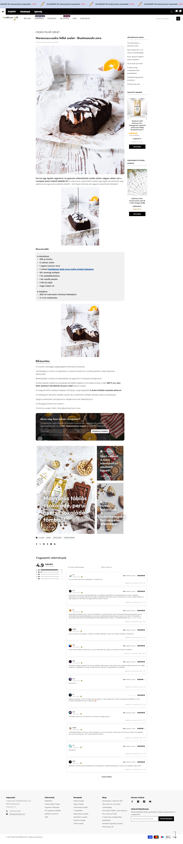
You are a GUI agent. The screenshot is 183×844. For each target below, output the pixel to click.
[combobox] (165, 18)
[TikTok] (144, 801)
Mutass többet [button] (137, 618)
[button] (128, 117)
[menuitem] (137, 44)
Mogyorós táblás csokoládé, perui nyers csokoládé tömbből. (65, 509)
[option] (137, 125)
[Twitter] (40, 544)
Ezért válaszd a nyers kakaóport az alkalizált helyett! (109, 463)
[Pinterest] (44, 544)
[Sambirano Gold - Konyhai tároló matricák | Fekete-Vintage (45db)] (137, 181)
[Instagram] (138, 801)
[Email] (55, 544)
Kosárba (137, 147)
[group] (137, 132)
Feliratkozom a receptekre (100, 431)
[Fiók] (172, 11)
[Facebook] (36, 544)
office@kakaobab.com (17, 814)
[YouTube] (150, 801)
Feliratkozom (166, 819)
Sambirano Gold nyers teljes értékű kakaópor (71, 269)
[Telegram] (51, 544)
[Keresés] (167, 18)
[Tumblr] (47, 544)
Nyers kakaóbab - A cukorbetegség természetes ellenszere (110, 515)
